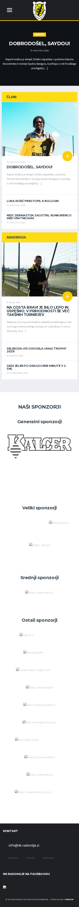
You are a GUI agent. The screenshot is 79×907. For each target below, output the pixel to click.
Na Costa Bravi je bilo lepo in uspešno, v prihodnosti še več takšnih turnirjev (38, 311)
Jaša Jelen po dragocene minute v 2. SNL (36, 367)
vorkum (69, 899)
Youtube (30, 858)
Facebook (12, 858)
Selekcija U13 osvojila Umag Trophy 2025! (36, 350)
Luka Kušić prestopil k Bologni (33, 201)
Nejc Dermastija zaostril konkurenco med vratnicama (39, 217)
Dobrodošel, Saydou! (39, 43)
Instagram (48, 858)
